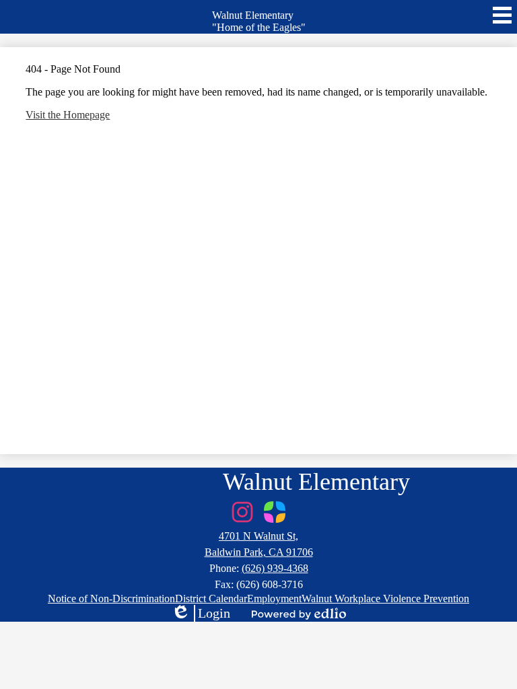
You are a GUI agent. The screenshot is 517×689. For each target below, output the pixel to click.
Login (200, 614)
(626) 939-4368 (275, 568)
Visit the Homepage (68, 114)
